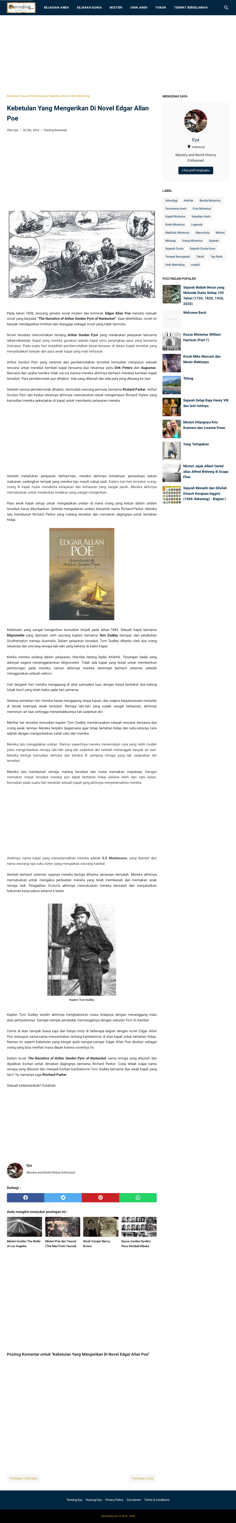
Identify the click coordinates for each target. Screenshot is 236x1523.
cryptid (195, 264)
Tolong (188, 378)
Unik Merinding (175, 264)
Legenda (196, 224)
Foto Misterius (202, 208)
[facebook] (25, 1197)
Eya (195, 139)
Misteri (116, 7)
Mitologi (170, 240)
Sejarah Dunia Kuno (202, 248)
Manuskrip (202, 232)
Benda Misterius (210, 200)
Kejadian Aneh (56, 7)
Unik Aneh (139, 7)
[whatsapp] (137, 1197)
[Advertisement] (118, 54)
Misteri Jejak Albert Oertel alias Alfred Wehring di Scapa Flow (205, 471)
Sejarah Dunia (89, 7)
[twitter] (63, 1197)
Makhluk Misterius (177, 232)
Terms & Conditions (157, 1500)
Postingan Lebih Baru (23, 1478)
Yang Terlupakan (196, 444)
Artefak (188, 200)
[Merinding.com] (21, 7)
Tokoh (160, 7)
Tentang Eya (74, 1500)
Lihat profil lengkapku (196, 170)
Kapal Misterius (175, 216)
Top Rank (216, 256)
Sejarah (214, 240)
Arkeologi (171, 200)
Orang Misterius (192, 240)
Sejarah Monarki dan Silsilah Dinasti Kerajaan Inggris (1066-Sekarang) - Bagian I (205, 493)
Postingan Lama (142, 1478)
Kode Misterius (175, 224)
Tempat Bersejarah (191, 7)
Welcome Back (194, 313)
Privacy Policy (114, 1500)
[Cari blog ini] (226, 7)
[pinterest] (100, 1197)
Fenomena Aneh (175, 208)
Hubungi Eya (94, 1500)
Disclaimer (134, 1500)
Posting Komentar (55, 130)
